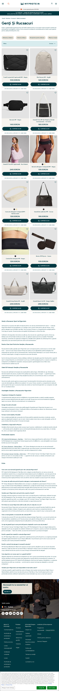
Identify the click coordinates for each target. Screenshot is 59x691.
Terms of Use (9, 684)
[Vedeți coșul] (56, 3)
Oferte (39, 634)
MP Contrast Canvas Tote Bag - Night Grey (14, 454)
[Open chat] (21, 613)
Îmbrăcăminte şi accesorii (20, 633)
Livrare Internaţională (8, 647)
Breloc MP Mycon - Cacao (43, 256)
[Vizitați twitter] (17, 613)
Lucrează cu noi (29, 661)
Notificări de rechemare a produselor (7, 636)
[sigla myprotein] (30, 3)
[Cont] (52, 4)
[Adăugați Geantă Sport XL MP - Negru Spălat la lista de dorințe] (55, 274)
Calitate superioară (28, 635)
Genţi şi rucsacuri (21, 18)
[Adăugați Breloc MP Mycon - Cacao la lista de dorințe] (55, 229)
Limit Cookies (52, 687)
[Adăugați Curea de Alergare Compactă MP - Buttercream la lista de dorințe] (27, 182)
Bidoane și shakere (8, 37)
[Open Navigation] (3, 3)
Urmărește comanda (7, 653)
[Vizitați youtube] (14, 613)
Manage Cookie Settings (8, 687)
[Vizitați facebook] (6, 613)
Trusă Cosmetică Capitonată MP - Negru (15, 77)
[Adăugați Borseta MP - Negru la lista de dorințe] (27, 92)
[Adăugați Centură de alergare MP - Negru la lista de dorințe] (27, 229)
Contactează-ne (8, 629)
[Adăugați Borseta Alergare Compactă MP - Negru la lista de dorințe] (55, 137)
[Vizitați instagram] (3, 613)
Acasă (3, 18)
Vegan (17, 647)
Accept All (41, 687)
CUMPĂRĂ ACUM (16, 84)
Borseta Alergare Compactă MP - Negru (43, 166)
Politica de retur (8, 642)
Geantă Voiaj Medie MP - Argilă (15, 301)
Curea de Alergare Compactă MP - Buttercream (15, 212)
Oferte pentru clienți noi (44, 637)
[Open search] (8, 4)
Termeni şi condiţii (30, 654)
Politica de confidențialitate (29, 649)
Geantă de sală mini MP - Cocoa (43, 211)
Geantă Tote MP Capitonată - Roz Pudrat (15, 164)
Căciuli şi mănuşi (21, 37)
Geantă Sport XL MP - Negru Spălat (43, 301)
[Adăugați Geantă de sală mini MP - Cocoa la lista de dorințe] (55, 182)
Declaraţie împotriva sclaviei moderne (30, 642)
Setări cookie (6, 603)
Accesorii (13, 18)
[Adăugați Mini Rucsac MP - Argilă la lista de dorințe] (55, 50)
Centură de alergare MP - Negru (15, 258)
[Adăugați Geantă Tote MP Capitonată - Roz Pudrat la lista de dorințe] (27, 137)
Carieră (27, 658)
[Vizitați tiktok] (10, 613)
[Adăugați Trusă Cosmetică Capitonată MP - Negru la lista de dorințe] (27, 50)
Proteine (18, 627)
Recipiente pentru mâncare (37, 37)
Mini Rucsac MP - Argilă (43, 77)
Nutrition (8, 18)
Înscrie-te (7, 591)
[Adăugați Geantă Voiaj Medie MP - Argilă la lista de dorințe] (27, 274)
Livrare (6, 658)
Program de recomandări (45, 629)
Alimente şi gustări (19, 639)
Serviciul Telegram (42, 641)
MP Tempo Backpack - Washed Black (12, 446)
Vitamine (18, 644)
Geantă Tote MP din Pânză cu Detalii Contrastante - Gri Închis (43, 120)
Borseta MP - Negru (15, 119)
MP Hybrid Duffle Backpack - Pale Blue (12, 439)
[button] (42, 164)
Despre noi (28, 629)
